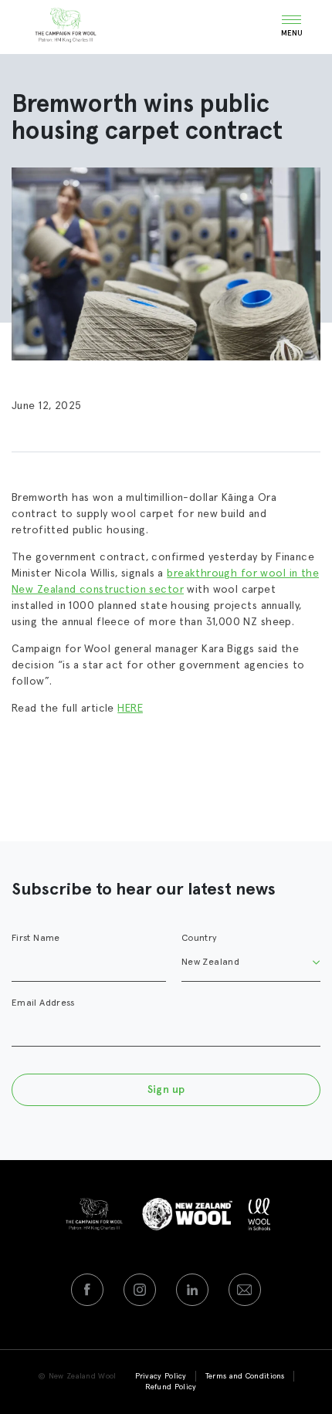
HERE (130, 708)
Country (199, 938)
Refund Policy (171, 1387)
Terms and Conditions (245, 1376)
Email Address (43, 1003)
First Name (36, 938)
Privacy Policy (161, 1376)
